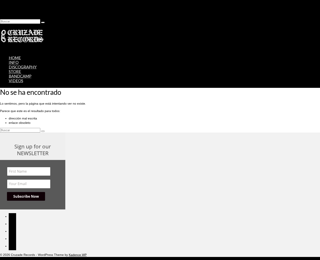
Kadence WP (78, 255)
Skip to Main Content (14, 2)
